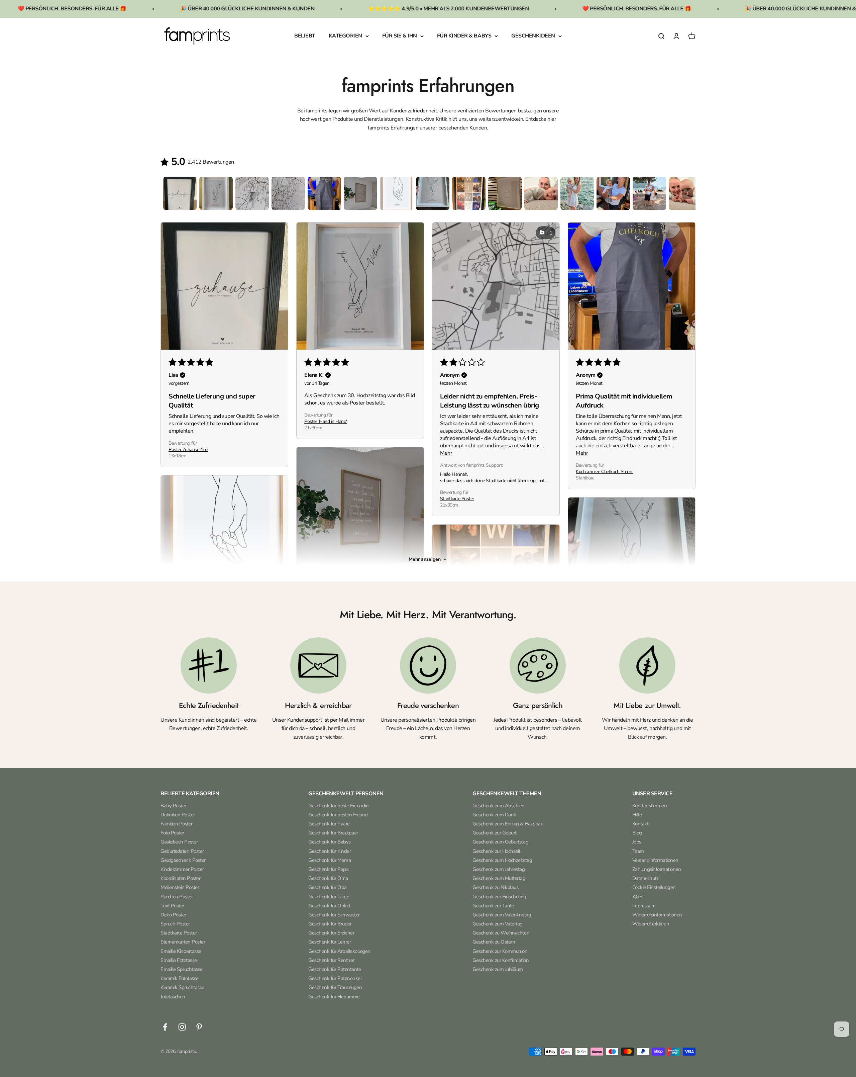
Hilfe (637, 814)
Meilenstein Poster (179, 887)
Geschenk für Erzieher (331, 932)
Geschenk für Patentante (334, 969)
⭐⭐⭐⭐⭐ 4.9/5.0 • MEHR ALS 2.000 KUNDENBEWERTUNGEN (378, 8)
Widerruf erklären (650, 923)
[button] (224, 286)
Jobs (636, 841)
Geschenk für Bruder (329, 923)
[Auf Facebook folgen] (165, 1026)
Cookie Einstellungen (654, 887)
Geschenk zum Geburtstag (500, 841)
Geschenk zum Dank (494, 814)
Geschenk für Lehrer (329, 941)
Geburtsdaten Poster (182, 851)
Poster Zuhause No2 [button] (188, 449)
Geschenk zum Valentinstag (501, 914)
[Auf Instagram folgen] (182, 1026)
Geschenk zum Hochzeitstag (502, 860)
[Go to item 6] (360, 193)
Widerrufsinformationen (657, 914)
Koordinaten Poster (180, 878)
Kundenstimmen (649, 805)
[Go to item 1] (180, 193)
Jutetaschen (172, 996)
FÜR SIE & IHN (399, 35)
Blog (637, 832)
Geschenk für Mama (329, 860)
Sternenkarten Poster (182, 941)
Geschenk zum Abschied (498, 805)
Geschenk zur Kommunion (499, 951)
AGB (637, 896)
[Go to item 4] (288, 193)
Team (638, 851)
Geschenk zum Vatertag (497, 923)
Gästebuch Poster (179, 841)
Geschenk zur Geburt (494, 832)
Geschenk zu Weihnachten (500, 932)
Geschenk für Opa (327, 887)
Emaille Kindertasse (180, 951)
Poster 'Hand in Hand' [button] (325, 421)
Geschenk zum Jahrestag (498, 869)
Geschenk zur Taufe (493, 905)
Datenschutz (645, 878)
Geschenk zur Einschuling (499, 896)
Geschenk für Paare (328, 823)
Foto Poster (172, 832)
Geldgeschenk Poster (183, 860)
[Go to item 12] (577, 193)
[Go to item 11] (541, 193)
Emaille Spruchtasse (181, 969)
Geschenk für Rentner (331, 960)
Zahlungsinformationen (656, 869)
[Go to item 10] (505, 193)
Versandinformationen (655, 860)
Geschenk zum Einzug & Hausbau (507, 823)
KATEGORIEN (345, 35)
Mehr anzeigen (425, 559)
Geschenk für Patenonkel (334, 978)
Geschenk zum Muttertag (498, 878)
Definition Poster (177, 814)
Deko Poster (173, 914)
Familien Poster (176, 823)
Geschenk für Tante (328, 896)
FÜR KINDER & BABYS (464, 35)
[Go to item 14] (649, 193)
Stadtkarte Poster (178, 932)
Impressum (644, 905)
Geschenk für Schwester (333, 914)
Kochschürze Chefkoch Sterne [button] (604, 471)
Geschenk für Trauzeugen (335, 987)
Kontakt (640, 823)
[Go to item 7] (396, 193)
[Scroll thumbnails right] (687, 193)
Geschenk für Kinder (329, 851)
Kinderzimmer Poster (182, 869)
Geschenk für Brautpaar (333, 832)
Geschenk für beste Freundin (338, 805)
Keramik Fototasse (179, 978)
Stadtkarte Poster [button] (457, 499)
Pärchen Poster (176, 896)
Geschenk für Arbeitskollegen (339, 951)
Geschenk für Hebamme (333, 996)
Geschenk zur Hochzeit (496, 851)
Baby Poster (173, 805)
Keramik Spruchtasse (182, 987)
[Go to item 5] (324, 193)
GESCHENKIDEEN (533, 35)
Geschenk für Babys (329, 841)
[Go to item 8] (432, 193)
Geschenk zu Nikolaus (495, 887)
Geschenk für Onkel (329, 905)
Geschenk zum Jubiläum (497, 969)
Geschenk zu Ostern (493, 941)
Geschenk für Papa (328, 869)
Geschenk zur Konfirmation (500, 960)
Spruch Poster (175, 923)
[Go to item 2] (216, 193)
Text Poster (172, 905)
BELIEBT (304, 35)
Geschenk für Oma (328, 878)
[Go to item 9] (469, 193)
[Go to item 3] (252, 193)
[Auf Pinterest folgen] (199, 1026)
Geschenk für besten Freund (338, 814)
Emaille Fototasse (178, 960)
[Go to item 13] (613, 193)
